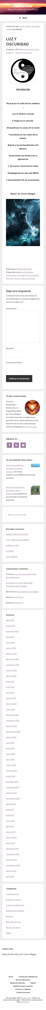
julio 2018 (10, 743)
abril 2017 (10, 826)
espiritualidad (27, 272)
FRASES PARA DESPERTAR (17, 534)
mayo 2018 (10, 754)
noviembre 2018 (12, 720)
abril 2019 (10, 692)
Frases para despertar (15, 905)
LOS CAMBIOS (12, 556)
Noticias (9, 916)
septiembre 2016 (13, 865)
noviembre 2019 (12, 665)
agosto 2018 (11, 737)
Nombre (10, 348)
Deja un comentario (23, 52)
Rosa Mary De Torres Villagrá (18, 583)
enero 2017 (10, 843)
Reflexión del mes (13, 922)
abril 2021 (10, 620)
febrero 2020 (11, 653)
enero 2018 (10, 776)
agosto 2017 (11, 804)
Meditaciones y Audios (15, 910)
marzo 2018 (11, 765)
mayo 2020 (10, 642)
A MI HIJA (19, 597)
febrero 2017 (11, 837)
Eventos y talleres (13, 899)
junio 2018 (10, 748)
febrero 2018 (11, 770)
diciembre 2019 (12, 659)
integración (11, 275)
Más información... (29, 426)
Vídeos (8, 933)
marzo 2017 (11, 832)
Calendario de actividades (16, 586)
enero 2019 (10, 709)
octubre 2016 (11, 859)
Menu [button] (24, 18)
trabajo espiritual (27, 278)
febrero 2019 (11, 704)
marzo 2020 (11, 648)
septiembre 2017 (13, 798)
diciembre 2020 (12, 631)
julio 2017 (10, 809)
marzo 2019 (11, 698)
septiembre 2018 (13, 731)
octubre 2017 (11, 793)
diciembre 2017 (12, 782)
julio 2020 (10, 637)
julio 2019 (10, 681)
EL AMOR (10, 551)
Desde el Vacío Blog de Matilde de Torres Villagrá (15, 490)
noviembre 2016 (12, 854)
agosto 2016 (11, 871)
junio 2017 (10, 815)
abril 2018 (10, 759)
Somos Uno (23, 6)
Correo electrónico (14, 362)
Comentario (11, 308)
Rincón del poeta (25, 269)
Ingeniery (25, 1002)
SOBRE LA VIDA (12, 545)
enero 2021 (10, 626)
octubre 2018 (11, 726)
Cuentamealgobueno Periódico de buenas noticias (15, 468)
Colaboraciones (12, 894)
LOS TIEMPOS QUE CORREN (17, 540)
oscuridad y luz (23, 275)
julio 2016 (10, 876)
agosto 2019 (11, 676)
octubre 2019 (11, 670)
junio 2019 (10, 687)
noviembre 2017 (12, 787)
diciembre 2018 (12, 715)
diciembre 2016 (12, 848)
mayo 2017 (10, 821)
